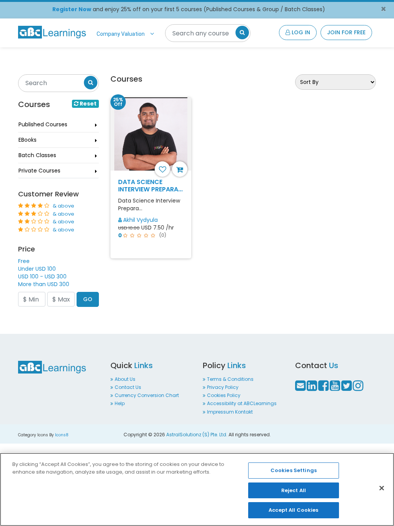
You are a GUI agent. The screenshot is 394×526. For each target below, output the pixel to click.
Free (24, 261)
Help (120, 403)
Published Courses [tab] (42, 124)
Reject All (293, 490)
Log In (300, 32)
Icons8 (61, 435)
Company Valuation (121, 34)
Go (87, 299)
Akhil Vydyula (140, 220)
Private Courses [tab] (39, 170)
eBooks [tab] (27, 140)
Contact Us (128, 387)
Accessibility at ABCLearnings (242, 403)
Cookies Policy (223, 395)
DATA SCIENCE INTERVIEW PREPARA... (150, 186)
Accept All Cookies (293, 510)
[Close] (381, 488)
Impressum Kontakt (230, 412)
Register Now (71, 9)
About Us (125, 379)
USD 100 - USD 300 (42, 276)
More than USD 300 (43, 284)
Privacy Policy (223, 387)
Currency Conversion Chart (147, 395)
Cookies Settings (293, 470)
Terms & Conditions (230, 379)
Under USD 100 (37, 269)
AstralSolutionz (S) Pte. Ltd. (196, 434)
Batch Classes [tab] (37, 155)
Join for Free (346, 32)
